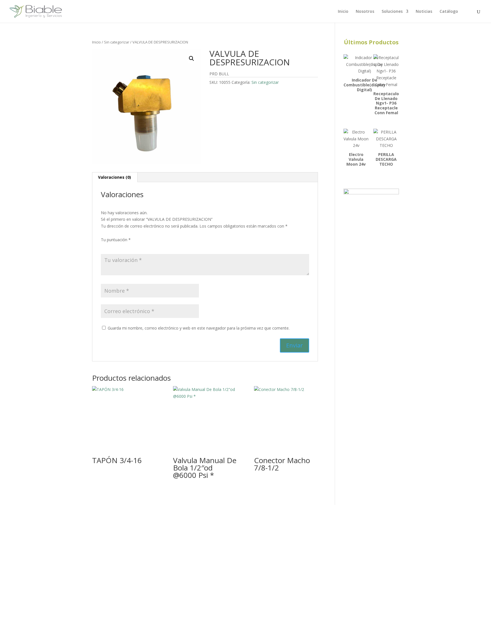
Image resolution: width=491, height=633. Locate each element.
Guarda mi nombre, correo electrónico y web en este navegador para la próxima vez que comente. (199, 328)
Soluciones (392, 11)
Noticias (424, 11)
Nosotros (365, 11)
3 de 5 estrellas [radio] (120, 246)
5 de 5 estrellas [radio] (136, 246)
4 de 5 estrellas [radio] (128, 246)
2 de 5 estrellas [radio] (112, 246)
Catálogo (449, 11)
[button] (191, 58)
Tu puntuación (116, 239)
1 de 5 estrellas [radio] (104, 246)
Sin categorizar (116, 42)
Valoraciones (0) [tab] (114, 177)
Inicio (343, 11)
